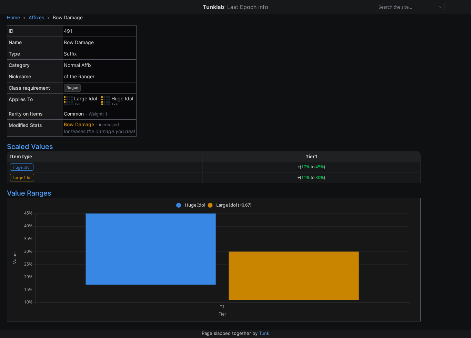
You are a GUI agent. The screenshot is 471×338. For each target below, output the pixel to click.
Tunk (264, 333)
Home (13, 17)
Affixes (36, 17)
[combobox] (407, 7)
